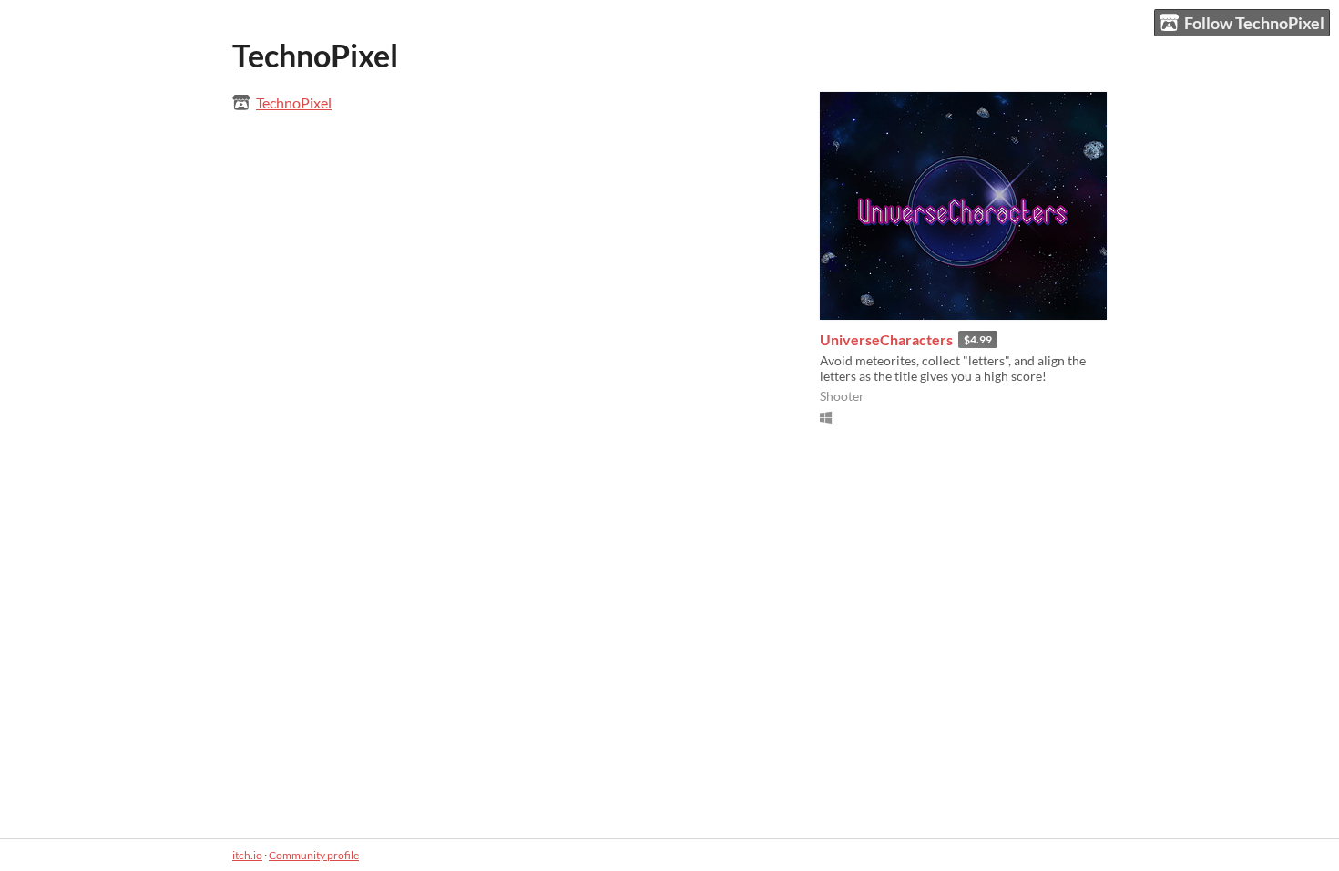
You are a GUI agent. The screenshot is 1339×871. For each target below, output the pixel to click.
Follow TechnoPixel (1254, 23)
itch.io (247, 855)
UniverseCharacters (886, 339)
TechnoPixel (294, 102)
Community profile (314, 855)
